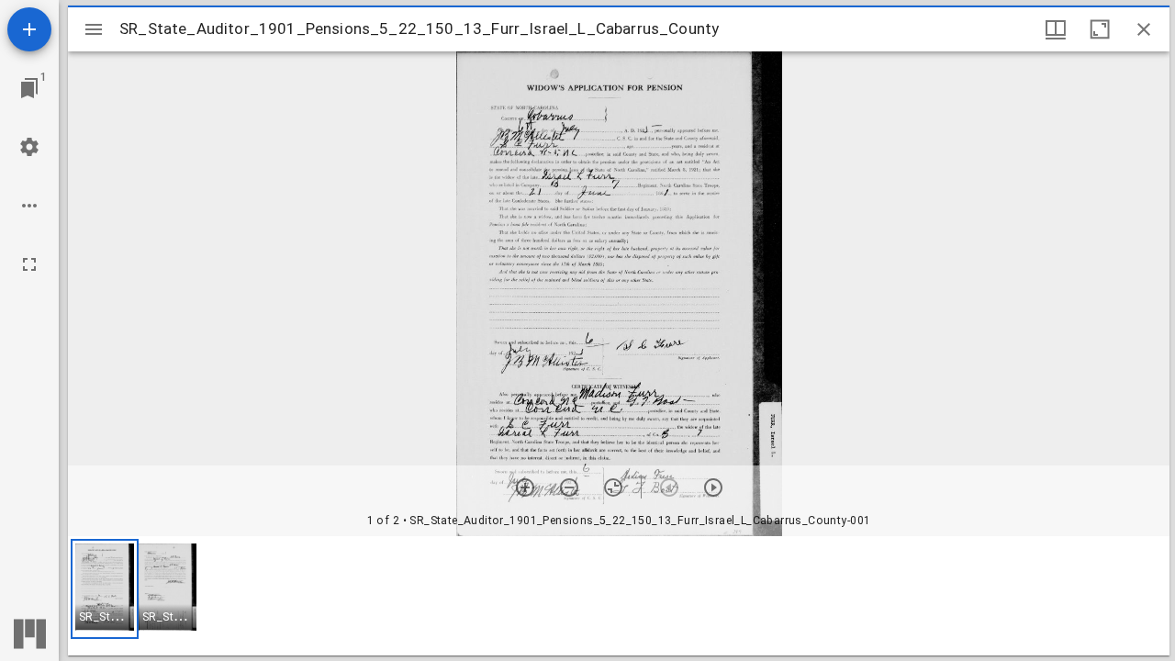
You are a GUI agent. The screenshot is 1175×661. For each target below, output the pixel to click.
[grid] (618, 595)
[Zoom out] (569, 487)
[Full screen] (29, 264)
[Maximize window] (1100, 29)
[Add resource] (29, 29)
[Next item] (713, 487)
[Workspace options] (29, 206)
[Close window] (1144, 29)
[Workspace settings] (29, 147)
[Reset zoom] (613, 487)
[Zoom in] (525, 487)
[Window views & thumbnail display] (1056, 29)
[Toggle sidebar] (94, 29)
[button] (104, 588)
